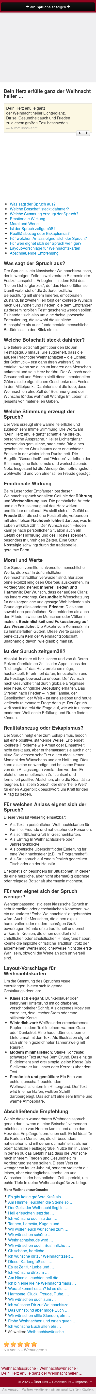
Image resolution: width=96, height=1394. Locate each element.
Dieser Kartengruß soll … (30, 1261)
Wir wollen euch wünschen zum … (38, 1229)
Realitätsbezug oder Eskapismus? (40, 233)
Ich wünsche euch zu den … (32, 1218)
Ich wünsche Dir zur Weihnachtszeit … (41, 1304)
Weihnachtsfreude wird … (30, 1240)
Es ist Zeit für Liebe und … (31, 1267)
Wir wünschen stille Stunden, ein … (39, 1315)
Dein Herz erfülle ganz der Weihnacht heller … (41, 1373)
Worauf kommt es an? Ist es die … (37, 1288)
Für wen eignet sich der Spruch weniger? (45, 243)
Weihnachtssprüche (18, 1368)
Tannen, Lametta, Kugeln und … (36, 1223)
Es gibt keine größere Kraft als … (37, 1197)
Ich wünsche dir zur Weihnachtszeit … (41, 1256)
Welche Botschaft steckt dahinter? (39, 209)
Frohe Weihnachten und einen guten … (42, 1321)
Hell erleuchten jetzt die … (31, 1213)
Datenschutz (61, 1381)
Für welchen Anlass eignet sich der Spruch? (48, 238)
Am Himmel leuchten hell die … (35, 1277)
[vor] (86, 133)
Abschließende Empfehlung (34, 253)
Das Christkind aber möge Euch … (38, 1310)
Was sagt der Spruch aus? (33, 204)
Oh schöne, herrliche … (28, 1250)
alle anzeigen (48, 6)
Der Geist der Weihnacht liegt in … (38, 1207)
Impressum (83, 1381)
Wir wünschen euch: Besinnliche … (39, 1245)
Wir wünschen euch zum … (32, 1299)
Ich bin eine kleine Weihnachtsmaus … (42, 1283)
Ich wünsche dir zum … (28, 1272)
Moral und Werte (24, 223)
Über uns (41, 1381)
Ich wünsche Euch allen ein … (34, 1326)
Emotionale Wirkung (27, 218)
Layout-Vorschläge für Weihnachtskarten (45, 248)
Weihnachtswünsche (45, 1331)
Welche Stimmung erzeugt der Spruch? (44, 214)
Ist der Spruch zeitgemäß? (33, 228)
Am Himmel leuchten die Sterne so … (41, 1202)
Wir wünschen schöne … (30, 1234)
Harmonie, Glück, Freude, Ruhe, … (38, 1294)
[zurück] (79, 133)
